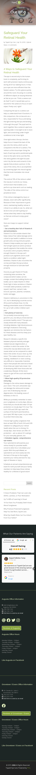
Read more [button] (8, 572)
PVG (28, 768)
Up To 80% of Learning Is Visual (15, 499)
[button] (1, 568)
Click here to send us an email (13, 613)
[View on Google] (6, 559)
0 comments (13, 45)
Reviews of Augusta (11, 628)
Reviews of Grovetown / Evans (16, 713)
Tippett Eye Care (10, 42)
